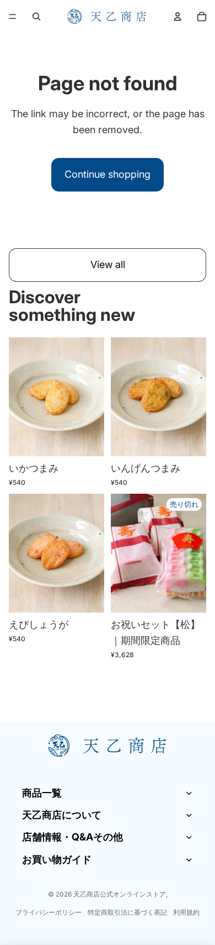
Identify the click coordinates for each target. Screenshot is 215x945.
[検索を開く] (36, 16)
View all (107, 264)
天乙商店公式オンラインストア (119, 894)
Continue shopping (107, 174)
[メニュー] (12, 16)
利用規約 (186, 912)
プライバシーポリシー (48, 912)
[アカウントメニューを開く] (177, 16)
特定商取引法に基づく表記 (127, 912)
